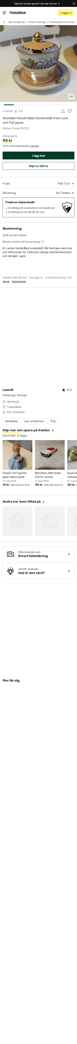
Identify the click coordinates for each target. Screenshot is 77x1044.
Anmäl (6, 281)
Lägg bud (38, 155)
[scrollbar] (38, 104)
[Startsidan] (17, 12)
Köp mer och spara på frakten (26, 430)
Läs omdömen (34, 421)
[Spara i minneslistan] (69, 111)
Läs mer (34, 146)
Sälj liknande (19, 281)
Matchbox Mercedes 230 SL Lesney (48, 474)
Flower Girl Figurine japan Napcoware (15, 474)
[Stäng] (74, 3)
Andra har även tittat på (24, 501)
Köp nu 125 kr (38, 166)
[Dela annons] (63, 111)
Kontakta (11, 421)
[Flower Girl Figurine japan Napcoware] (17, 455)
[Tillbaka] (6, 22)
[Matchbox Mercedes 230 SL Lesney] (50, 455)
